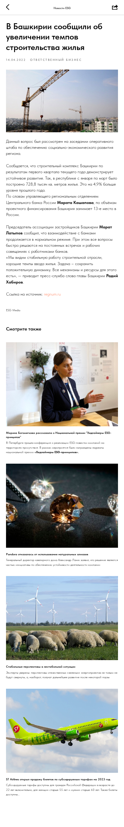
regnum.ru (52, 294)
